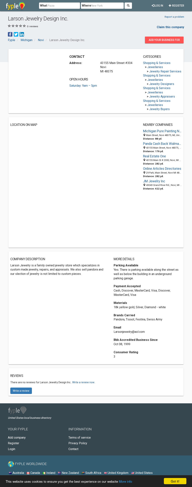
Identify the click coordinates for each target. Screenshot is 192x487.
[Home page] (15, 5)
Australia (18, 473)
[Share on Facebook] (10, 34)
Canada (35, 473)
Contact (73, 449)
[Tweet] (16, 34)
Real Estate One (154, 156)
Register (177, 5)
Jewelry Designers (161, 84)
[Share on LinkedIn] (22, 34)
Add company (17, 437)
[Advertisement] (38, 74)
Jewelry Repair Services (165, 71)
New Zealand (70, 473)
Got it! (175, 481)
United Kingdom (117, 473)
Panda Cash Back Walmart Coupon (162, 144)
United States (143, 473)
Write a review (21, 390)
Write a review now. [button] (83, 382)
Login (11, 449)
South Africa (93, 473)
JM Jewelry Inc (154, 181)
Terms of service (79, 437)
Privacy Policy (77, 443)
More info (125, 481)
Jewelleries (155, 67)
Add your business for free (164, 40)
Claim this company (170, 27)
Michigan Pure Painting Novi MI (162, 131)
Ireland (50, 473)
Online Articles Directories (162, 169)
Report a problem (174, 16)
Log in (158, 5)
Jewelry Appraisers (162, 96)
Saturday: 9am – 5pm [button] (83, 85)
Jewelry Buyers (159, 109)
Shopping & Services (156, 63)
